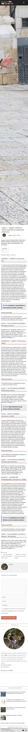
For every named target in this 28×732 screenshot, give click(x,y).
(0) (26, 730)
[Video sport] (7, 2)
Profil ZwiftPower (5, 667)
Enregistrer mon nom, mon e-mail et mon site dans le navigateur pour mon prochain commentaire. (13, 611)
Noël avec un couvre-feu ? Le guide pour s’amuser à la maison (20, 556)
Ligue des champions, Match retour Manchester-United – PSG (7, 556)
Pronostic (5, 552)
